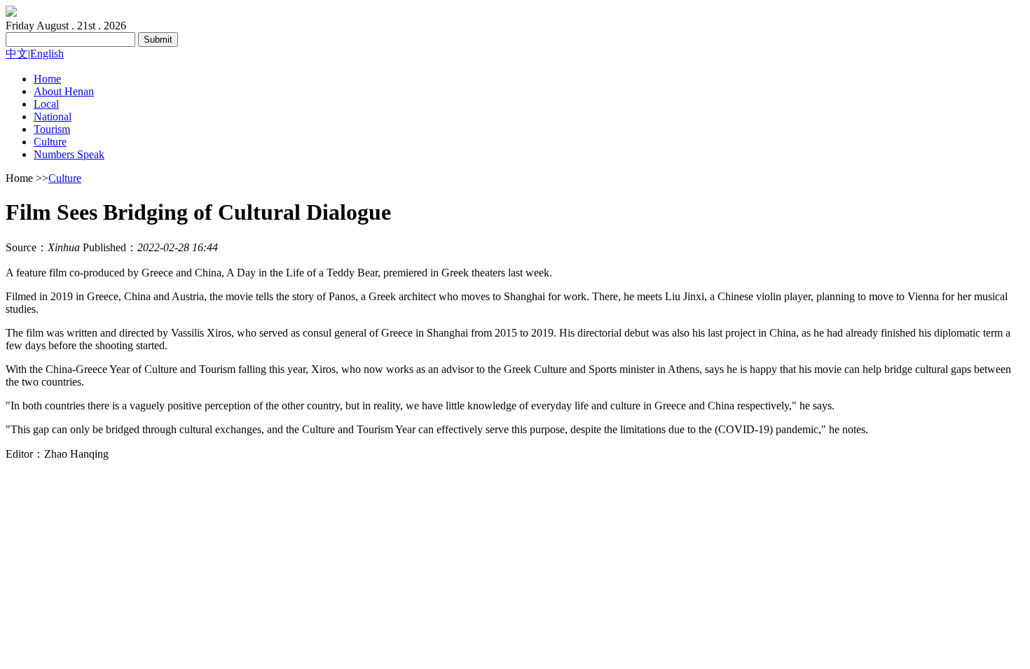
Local (46, 104)
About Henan (64, 91)
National (52, 116)
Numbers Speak (69, 154)
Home (47, 79)
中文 (17, 53)
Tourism (52, 129)
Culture (50, 142)
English (47, 53)
